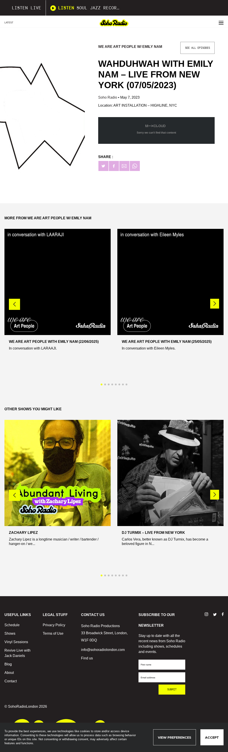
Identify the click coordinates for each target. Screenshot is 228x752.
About (9, 673)
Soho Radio (108, 97)
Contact (10, 681)
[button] (214, 304)
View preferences (174, 738)
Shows (9, 633)
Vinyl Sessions (16, 642)
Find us (87, 658)
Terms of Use (53, 633)
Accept (212, 738)
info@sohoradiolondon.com (103, 650)
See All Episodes (197, 48)
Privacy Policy (54, 625)
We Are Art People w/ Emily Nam (130, 47)
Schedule (12, 625)
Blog (8, 664)
